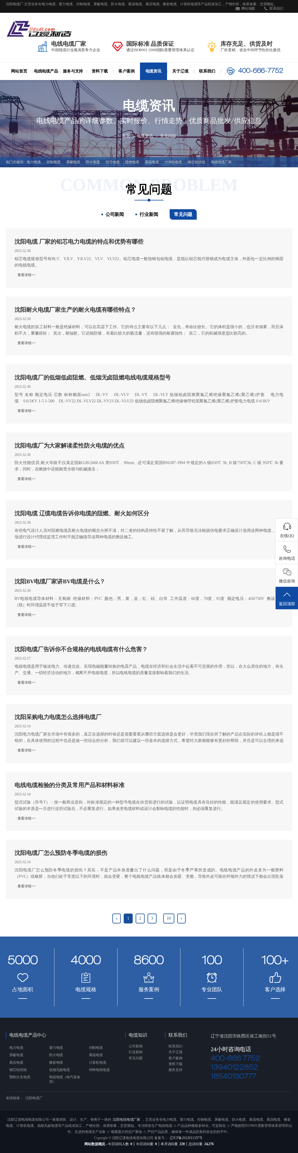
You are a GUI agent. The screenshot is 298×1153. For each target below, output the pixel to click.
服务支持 (175, 1070)
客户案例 (126, 71)
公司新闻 (136, 1046)
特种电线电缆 (99, 1070)
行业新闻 (153, 82)
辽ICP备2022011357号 (186, 1138)
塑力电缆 (56, 1048)
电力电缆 (34, 162)
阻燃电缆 (132, 162)
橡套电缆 (56, 1062)
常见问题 (168, 136)
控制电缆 (54, 162)
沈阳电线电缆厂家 (126, 1120)
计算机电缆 (173, 162)
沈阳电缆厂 (34, 1098)
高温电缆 (152, 162)
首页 (126, 136)
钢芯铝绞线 (196, 162)
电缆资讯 (154, 71)
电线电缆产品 (46, 71)
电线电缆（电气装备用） (64, 1079)
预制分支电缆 (19, 1077)
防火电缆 (53, 82)
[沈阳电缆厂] (39, 29)
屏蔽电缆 (73, 162)
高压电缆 (16, 1062)
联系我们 (276, 8)
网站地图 (248, 8)
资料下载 (100, 71)
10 (169, 918)
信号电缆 (113, 162)
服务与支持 (73, 71)
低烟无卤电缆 (59, 1070)
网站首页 (19, 71)
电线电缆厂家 (221, 162)
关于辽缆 (180, 71)
